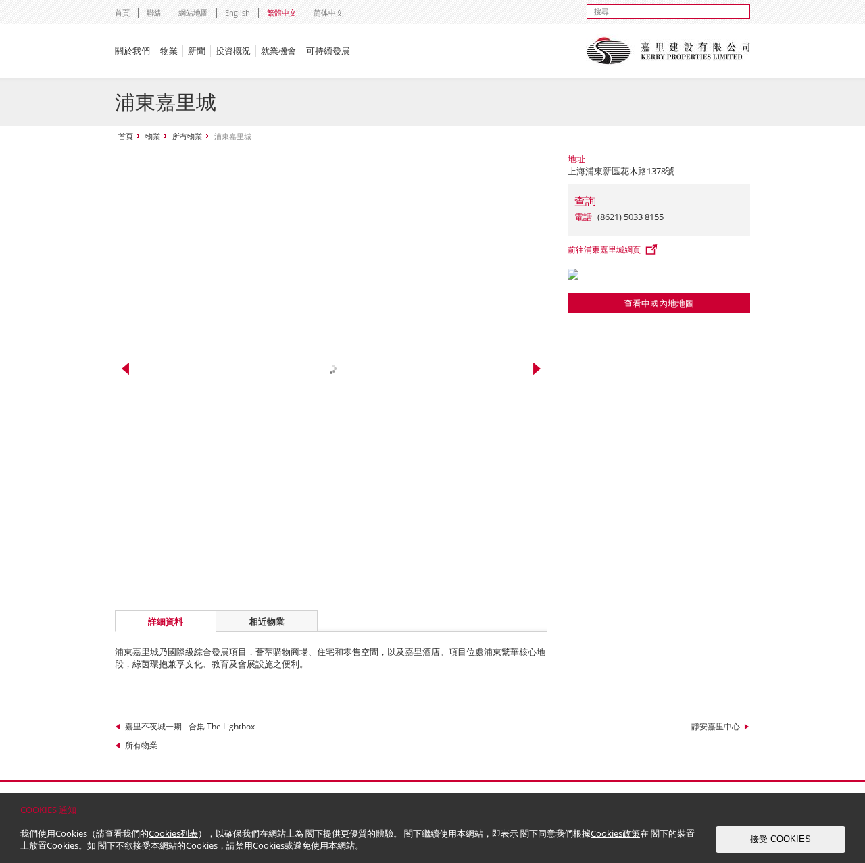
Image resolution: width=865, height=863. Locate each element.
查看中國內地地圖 (659, 303)
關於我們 (132, 51)
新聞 (196, 51)
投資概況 (233, 51)
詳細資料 (165, 621)
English (237, 12)
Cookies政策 (615, 833)
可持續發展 (328, 51)
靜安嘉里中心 (715, 726)
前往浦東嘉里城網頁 (604, 249)
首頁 (122, 12)
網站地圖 (193, 12)
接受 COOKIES (780, 839)
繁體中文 (282, 12)
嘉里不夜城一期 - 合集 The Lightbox (190, 726)
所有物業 (187, 136)
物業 (169, 51)
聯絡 (154, 12)
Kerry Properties (668, 51)
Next (537, 369)
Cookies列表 (173, 833)
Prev (125, 369)
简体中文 (328, 12)
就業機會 (278, 51)
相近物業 (267, 621)
